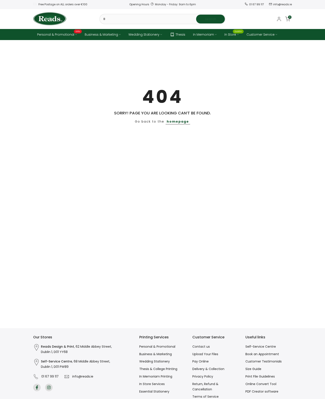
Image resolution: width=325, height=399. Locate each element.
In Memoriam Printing (155, 376)
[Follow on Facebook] (37, 387)
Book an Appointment (262, 354)
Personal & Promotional (58, 34)
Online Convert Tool (260, 384)
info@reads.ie (82, 376)
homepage (178, 121)
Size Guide (253, 369)
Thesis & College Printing (158, 369)
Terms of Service (205, 396)
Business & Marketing (101, 34)
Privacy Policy (202, 376)
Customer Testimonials (263, 361)
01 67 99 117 (49, 376)
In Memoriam (203, 34)
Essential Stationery (154, 391)
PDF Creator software (261, 391)
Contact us (201, 346)
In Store (233, 34)
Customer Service (261, 34)
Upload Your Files (205, 354)
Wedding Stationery (143, 34)
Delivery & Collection (208, 369)
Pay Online (200, 361)
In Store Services (152, 384)
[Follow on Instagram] (49, 387)
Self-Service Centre (260, 346)
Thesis (180, 34)
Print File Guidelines (260, 376)
